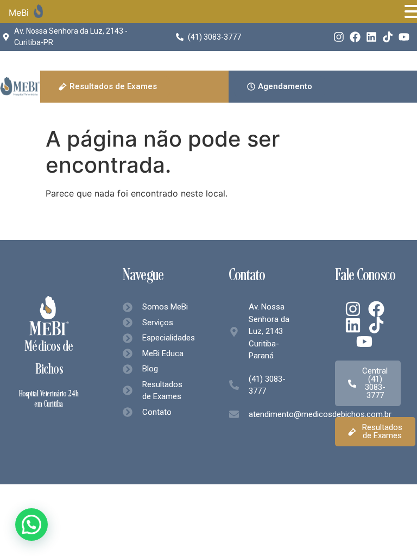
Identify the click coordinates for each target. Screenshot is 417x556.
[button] (31, 524)
